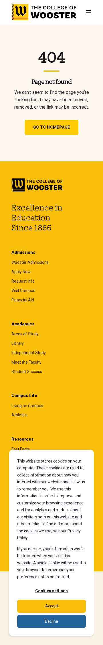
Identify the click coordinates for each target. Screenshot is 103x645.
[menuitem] (30, 262)
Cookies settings (51, 591)
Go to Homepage (51, 127)
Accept (51, 606)
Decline (51, 621)
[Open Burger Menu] (88, 12)
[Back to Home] (44, 12)
